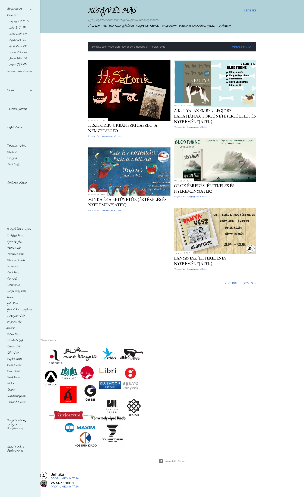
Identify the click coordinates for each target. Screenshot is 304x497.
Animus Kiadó (14, 248)
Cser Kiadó (12, 279)
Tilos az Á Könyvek (16, 402)
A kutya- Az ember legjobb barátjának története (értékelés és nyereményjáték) (215, 116)
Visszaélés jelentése (17, 109)
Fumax (10, 297)
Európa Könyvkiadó (16, 291)
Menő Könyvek (14, 377)
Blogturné (169, 26)
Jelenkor (11, 328)
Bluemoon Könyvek (16, 260)
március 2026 (18, 52)
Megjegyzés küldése (111, 136)
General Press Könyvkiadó (19, 310)
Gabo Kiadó (12, 303)
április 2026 (18, 46)
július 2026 (17, 28)
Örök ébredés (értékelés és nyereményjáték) (204, 188)
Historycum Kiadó (16, 316)
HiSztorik (12, 158)
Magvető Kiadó (14, 359)
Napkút (10, 384)
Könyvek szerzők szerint (197, 26)
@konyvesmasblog (15, 429)
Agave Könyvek (14, 242)
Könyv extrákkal (148, 26)
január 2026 (18, 65)
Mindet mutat (242, 46)
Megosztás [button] (93, 136)
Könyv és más (112, 11)
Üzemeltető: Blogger (175, 461)
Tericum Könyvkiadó (16, 396)
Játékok (128, 26)
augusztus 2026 (19, 22)
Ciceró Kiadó (13, 273)
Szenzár (10, 390)
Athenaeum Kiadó (15, 254)
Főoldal (94, 26)
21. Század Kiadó (15, 236)
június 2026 (18, 34)
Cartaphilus (12, 266)
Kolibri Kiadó (13, 334)
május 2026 (17, 40)
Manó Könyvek (14, 365)
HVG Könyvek (14, 322)
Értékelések (111, 26)
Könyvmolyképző (15, 340)
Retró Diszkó (13, 165)
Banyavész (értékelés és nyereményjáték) (200, 260)
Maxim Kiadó (13, 371)
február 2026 (18, 59)
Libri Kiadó (13, 353)
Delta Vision (13, 285)
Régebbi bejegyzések (240, 283)
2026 (12, 15)
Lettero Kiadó (14, 347)
